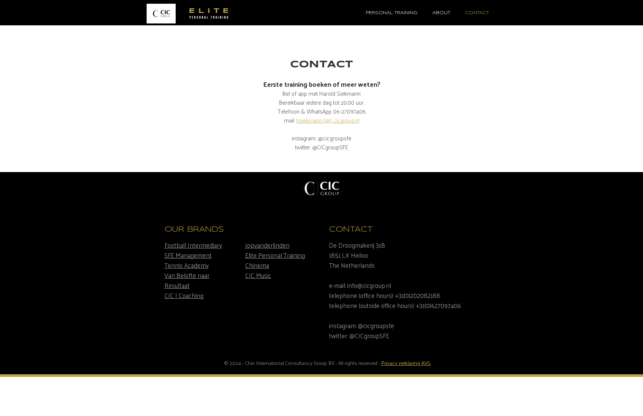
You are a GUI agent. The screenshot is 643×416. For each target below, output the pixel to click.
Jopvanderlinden (267, 245)
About (441, 13)
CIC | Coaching (184, 295)
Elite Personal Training (275, 255)
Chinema (257, 265)
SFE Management (188, 255)
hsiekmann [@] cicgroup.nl (327, 120)
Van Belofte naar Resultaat (186, 280)
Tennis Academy (186, 265)
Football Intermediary (193, 245)
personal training (392, 13)
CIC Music (258, 275)
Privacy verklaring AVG (406, 363)
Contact (477, 13)
